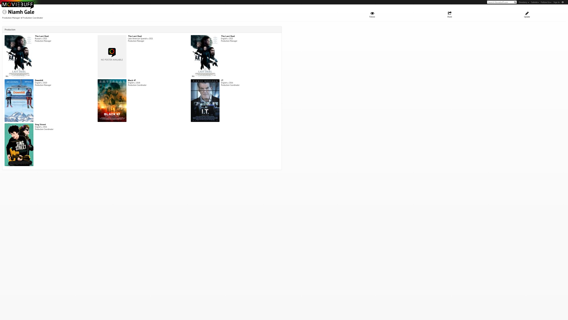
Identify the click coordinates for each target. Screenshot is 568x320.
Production (10, 29)
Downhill (39, 80)
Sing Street (40, 124)
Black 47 (132, 80)
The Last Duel (42, 36)
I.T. (222, 80)
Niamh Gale (21, 11)
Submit (534, 2)
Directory (523, 2)
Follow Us (545, 2)
